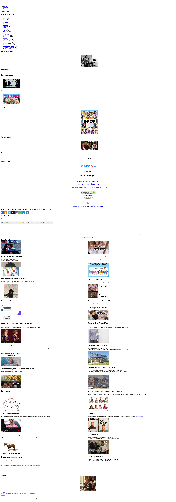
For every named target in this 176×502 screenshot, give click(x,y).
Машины (5, 23)
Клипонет (3, 1)
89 (85, 206)
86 (81, 206)
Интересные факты (7, 43)
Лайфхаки (5, 30)
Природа (5, 27)
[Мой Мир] (23, 212)
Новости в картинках (8, 44)
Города (5, 22)
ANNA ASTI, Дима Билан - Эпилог (5, 492)
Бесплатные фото (7, 40)
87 (82, 206)
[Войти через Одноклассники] (96, 166)
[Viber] (16, 212)
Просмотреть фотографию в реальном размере (88, 184)
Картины (5, 25)
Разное (5, 19)
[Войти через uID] (82, 166)
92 (90, 206)
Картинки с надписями (8, 46)
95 (94, 206)
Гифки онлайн (6, 35)
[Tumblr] (27, 212)
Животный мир (7, 39)
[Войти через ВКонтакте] (87, 166)
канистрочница (139, 416)
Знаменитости (6, 36)
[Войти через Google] (94, 166)
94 (92, 206)
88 (83, 206)
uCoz (91, 472)
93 (91, 206)
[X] (13, 212)
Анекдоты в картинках (8, 47)
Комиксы (5, 26)
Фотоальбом (8, 169)
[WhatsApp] (20, 212)
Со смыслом (6, 31)
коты (89, 183)
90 (86, 206)
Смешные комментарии (9, 48)
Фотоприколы (6, 34)
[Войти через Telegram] (85, 166)
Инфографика (6, 32)
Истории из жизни (7, 42)
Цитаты (5, 21)
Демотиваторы (6, 38)
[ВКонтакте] (2, 212)
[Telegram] (9, 212)
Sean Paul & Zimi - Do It (4, 495)
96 (95, 206)
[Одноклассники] (5, 212)
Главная (2, 169)
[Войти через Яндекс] (92, 166)
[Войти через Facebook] (89, 166)
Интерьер (5, 29)
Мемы (4, 18)
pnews (97, 183)
